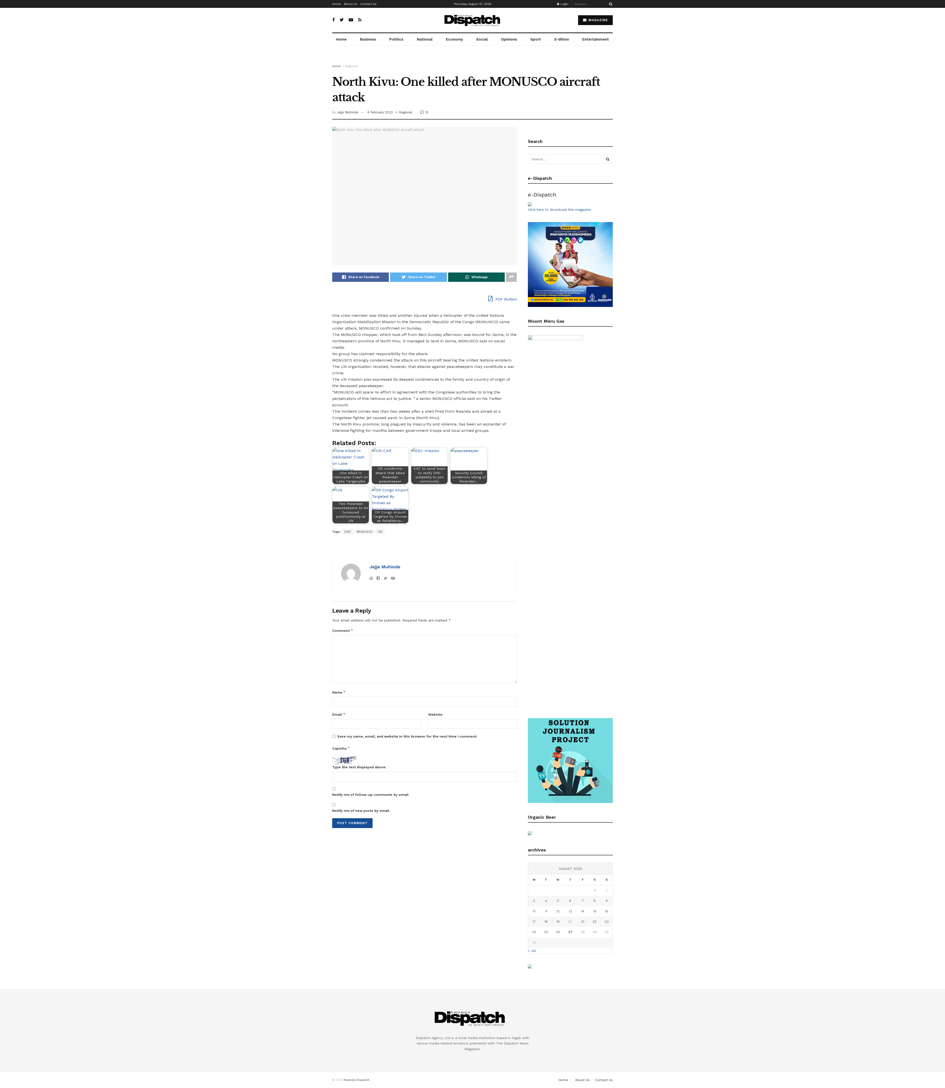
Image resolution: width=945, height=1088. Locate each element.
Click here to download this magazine (559, 210)
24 (534, 932)
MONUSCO (365, 531)
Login (564, 4)
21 (582, 921)
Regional (351, 66)
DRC (348, 531)
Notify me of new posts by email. (361, 811)
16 (606, 911)
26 (558, 932)
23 (607, 921)
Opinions (509, 39)
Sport (535, 39)
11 (546, 911)
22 (595, 921)
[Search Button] (610, 4)
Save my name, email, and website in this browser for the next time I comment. (407, 736)
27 (570, 932)
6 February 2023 (380, 112)
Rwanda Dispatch (356, 1080)
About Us (350, 4)
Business (368, 39)
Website (435, 714)
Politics (396, 39)
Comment (342, 630)
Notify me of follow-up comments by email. (371, 795)
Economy (454, 39)
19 (558, 921)
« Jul (532, 950)
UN (380, 531)
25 (546, 932)
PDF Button (505, 299)
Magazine (597, 20)
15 (594, 911)
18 (546, 921)
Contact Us (368, 4)
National (425, 39)
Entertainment (595, 39)
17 (534, 921)
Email (339, 714)
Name (339, 692)
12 (558, 911)
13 (570, 911)
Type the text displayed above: (359, 767)
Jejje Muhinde (347, 112)
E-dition (561, 39)
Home (336, 4)
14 (582, 911)
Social (482, 39)
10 (534, 911)
